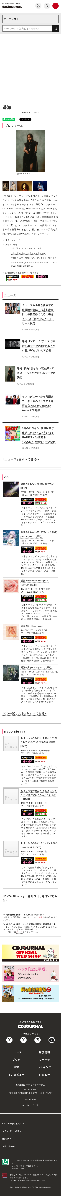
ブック (16, 1059)
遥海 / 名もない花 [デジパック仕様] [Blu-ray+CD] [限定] (38, 534)
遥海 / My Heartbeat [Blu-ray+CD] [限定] (34, 582)
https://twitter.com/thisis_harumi (28, 253)
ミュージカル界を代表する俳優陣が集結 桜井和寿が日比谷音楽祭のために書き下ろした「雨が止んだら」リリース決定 (38, 314)
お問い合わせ (8, 1146)
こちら (40, 917)
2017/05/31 (33, 854)
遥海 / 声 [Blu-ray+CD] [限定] (36, 667)
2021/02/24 (33, 753)
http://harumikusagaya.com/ (26, 248)
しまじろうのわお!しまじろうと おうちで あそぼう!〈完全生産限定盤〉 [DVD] (38, 742)
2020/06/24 (33, 805)
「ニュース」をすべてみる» (21, 459)
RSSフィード (8, 1138)
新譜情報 (44, 1052)
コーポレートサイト (30, 1105)
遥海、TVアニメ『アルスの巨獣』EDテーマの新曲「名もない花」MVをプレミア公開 (38, 345)
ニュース (16, 1052)
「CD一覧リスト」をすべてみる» (25, 713)
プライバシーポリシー (13, 1131)
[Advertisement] (30, 68)
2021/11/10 (33, 674)
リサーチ (44, 1059)
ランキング (44, 1067)
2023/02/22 (36, 494)
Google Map (30, 1099)
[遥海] (6, 183)
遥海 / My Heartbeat (32, 625)
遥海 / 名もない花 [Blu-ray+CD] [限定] (37, 485)
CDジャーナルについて (13, 1123)
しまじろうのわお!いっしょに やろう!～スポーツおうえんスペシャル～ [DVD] (38, 794)
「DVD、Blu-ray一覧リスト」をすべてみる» (30, 898)
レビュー (44, 1074)
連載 (16, 1067)
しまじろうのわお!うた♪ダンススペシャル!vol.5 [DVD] (39, 845)
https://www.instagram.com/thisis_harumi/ (33, 257)
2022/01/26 (33, 591)
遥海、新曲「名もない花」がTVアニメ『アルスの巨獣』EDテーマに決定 (36, 372)
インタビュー (16, 1074)
